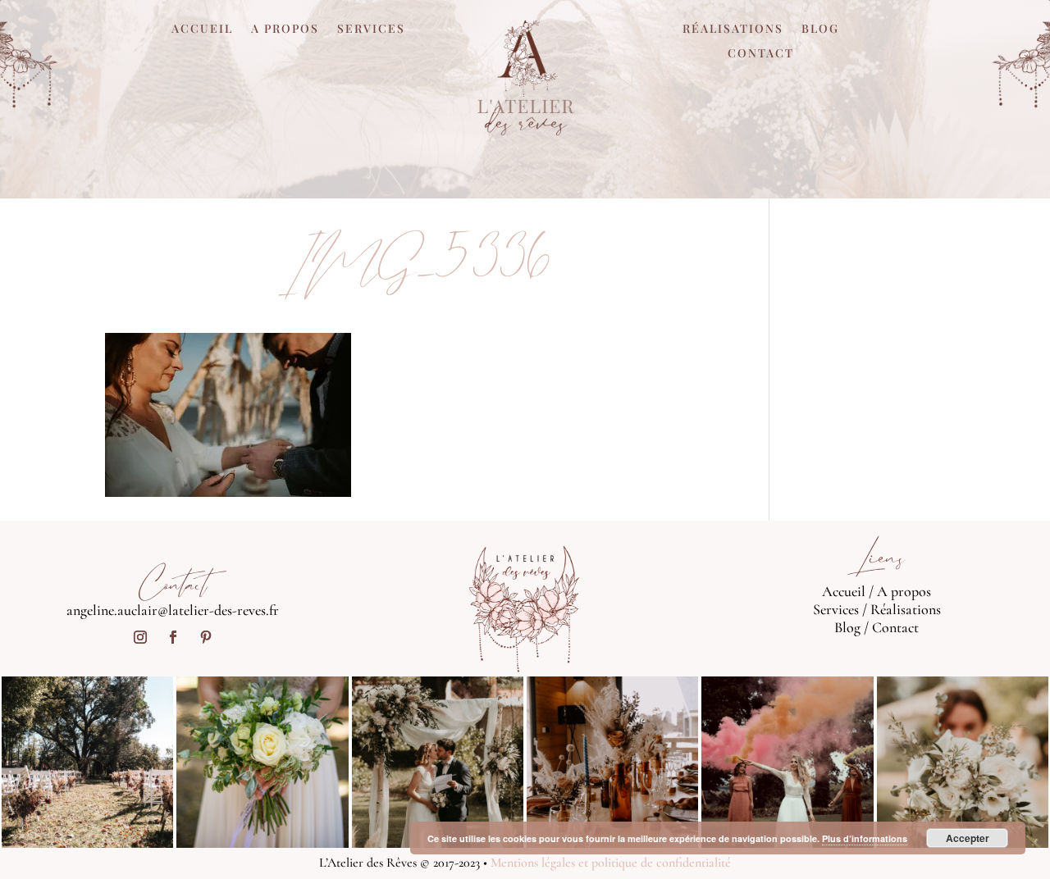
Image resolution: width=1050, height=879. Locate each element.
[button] (228, 415)
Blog (820, 29)
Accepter (967, 838)
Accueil (202, 29)
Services (371, 29)
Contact (761, 54)
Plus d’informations (864, 838)
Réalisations (732, 29)
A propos (285, 29)
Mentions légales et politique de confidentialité (611, 862)
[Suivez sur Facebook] (173, 637)
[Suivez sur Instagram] (140, 637)
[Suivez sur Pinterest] (206, 637)
